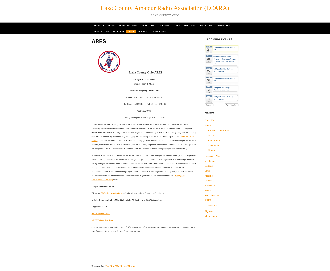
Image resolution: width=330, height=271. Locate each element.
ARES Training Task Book (103, 220)
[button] (209, 105)
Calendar (163, 25)
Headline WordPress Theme (120, 266)
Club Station (214, 140)
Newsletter (223, 25)
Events (98, 31)
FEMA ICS (214, 205)
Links (177, 25)
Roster (211, 135)
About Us (99, 25)
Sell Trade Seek (115, 31)
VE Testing (148, 25)
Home (111, 25)
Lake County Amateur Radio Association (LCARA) (165, 8)
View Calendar (231, 105)
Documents (213, 145)
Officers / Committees (218, 130)
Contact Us (205, 25)
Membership (160, 31)
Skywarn (143, 31)
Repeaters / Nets (128, 25)
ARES (131, 31)
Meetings (189, 25)
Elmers (211, 150)
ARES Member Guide (101, 213)
